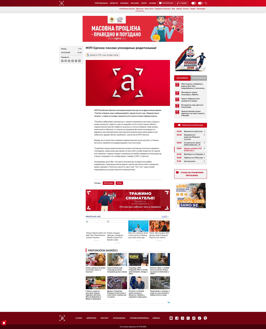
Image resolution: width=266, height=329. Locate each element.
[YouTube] (171, 318)
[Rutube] (193, 318)
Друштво (139, 9)
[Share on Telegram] (69, 61)
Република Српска (127, 9)
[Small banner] (190, 58)
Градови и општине (163, 9)
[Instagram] (182, 318)
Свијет (192, 9)
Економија (201, 9)
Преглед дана (101, 3)
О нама (79, 318)
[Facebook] (176, 318)
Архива (152, 3)
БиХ (173, 9)
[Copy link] (62, 61)
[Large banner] (133, 29)
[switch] (193, 3)
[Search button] (206, 3)
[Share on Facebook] (65, 61)
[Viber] (205, 318)
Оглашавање (119, 318)
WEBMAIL (156, 318)
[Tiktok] (199, 318)
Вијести (114, 3)
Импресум (91, 318)
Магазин (135, 3)
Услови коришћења (139, 318)
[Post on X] (72, 61)
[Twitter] (188, 318)
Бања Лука (149, 9)
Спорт (144, 3)
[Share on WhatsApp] (76, 61)
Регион (186, 9)
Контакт (104, 318)
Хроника (124, 3)
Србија (179, 9)
